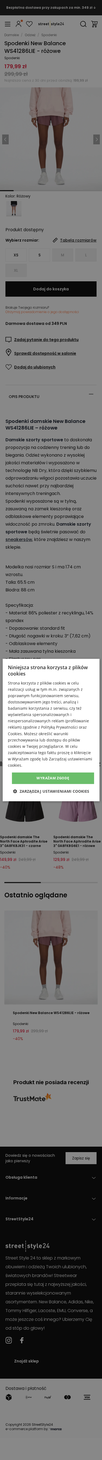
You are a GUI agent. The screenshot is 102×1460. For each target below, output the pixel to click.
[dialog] (50, 730)
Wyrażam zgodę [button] (52, 777)
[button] (51, 791)
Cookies (15, 733)
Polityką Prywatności (59, 727)
